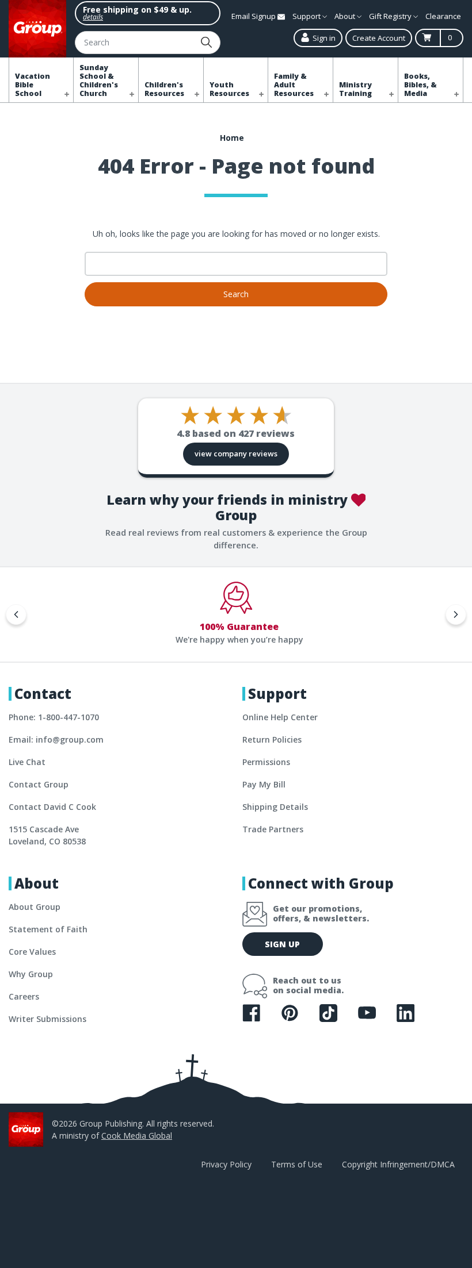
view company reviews (236, 453)
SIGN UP (282, 944)
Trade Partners (272, 829)
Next (456, 614)
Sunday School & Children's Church (98, 80)
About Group (34, 906)
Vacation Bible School (32, 84)
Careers (24, 996)
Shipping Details (275, 806)
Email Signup (254, 16)
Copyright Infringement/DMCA (398, 1164)
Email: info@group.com (56, 739)
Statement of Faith (48, 929)
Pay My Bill (264, 784)
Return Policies (272, 739)
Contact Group (38, 784)
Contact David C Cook (52, 806)
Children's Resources (164, 89)
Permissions (266, 761)
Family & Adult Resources (294, 84)
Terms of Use (296, 1164)
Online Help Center (280, 717)
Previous (16, 614)
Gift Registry (391, 16)
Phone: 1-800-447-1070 (54, 717)
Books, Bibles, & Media (420, 84)
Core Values (32, 951)
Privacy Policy (226, 1164)
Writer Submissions (47, 1018)
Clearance (443, 16)
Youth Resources (229, 89)
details (93, 17)
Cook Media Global (136, 1135)
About (345, 16)
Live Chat (27, 761)
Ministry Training (355, 89)
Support (307, 16)
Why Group (31, 974)
